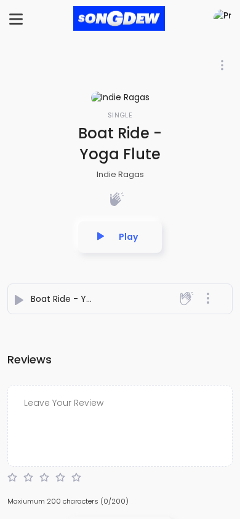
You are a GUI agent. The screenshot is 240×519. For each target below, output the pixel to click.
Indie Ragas (120, 174)
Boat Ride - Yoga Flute (78, 299)
